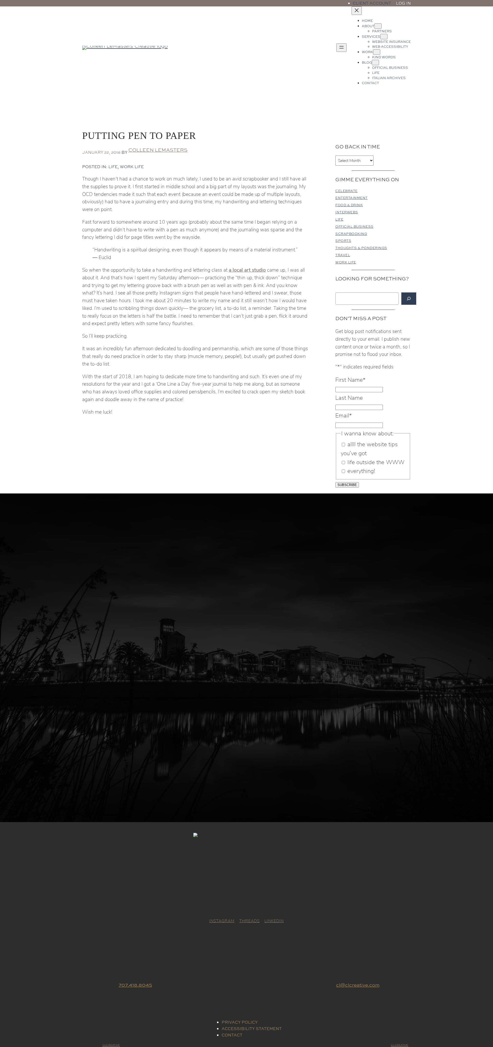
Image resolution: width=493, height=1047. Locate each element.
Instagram (221, 921)
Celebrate (346, 191)
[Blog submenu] (375, 62)
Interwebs (346, 212)
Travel (342, 255)
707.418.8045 (135, 985)
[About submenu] (378, 26)
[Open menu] (341, 47)
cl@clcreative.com (358, 985)
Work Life (132, 166)
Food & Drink (349, 205)
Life (113, 166)
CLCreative (111, 1045)
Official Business (354, 226)
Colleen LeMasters (157, 150)
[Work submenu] (376, 52)
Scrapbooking (351, 234)
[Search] (408, 298)
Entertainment (351, 198)
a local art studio (247, 269)
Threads (249, 921)
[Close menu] (357, 10)
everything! (361, 471)
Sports (343, 241)
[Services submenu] (383, 36)
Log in (403, 3)
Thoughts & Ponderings (361, 248)
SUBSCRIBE (347, 485)
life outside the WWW (375, 462)
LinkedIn (274, 921)
